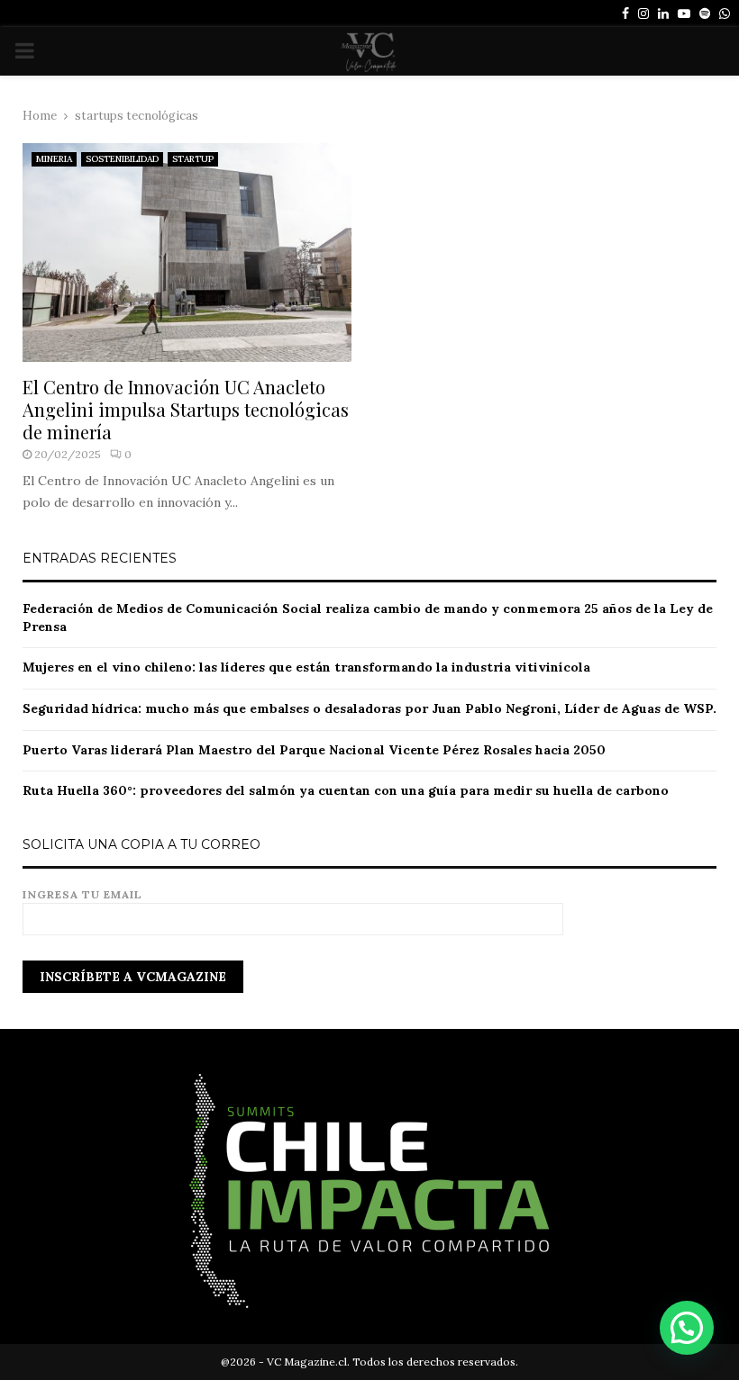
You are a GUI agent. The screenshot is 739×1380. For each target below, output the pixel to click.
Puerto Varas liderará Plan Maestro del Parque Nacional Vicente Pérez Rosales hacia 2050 (314, 750)
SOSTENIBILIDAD (122, 159)
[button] (687, 1328)
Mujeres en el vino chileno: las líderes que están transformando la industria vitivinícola (306, 667)
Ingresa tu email (82, 894)
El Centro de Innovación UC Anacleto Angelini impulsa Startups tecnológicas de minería (186, 409)
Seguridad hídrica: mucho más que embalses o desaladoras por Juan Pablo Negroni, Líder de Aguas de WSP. (369, 708)
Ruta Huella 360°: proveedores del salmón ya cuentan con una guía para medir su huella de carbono (346, 790)
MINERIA (54, 159)
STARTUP (193, 159)
